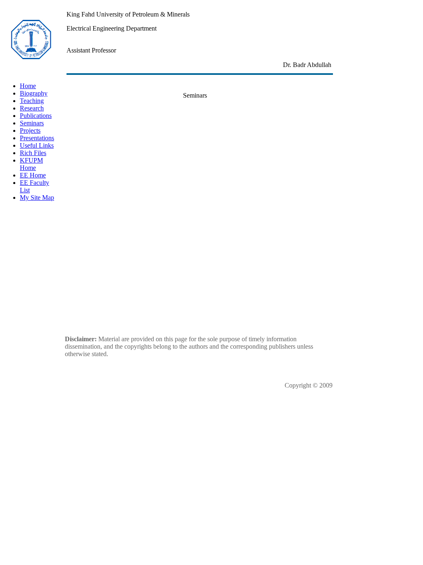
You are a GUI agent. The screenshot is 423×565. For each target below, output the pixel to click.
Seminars (32, 123)
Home (28, 85)
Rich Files (33, 152)
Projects (30, 130)
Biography (34, 93)
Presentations (37, 137)
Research (32, 108)
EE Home (33, 175)
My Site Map (37, 197)
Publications (36, 115)
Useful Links (37, 145)
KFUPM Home (31, 164)
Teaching (32, 100)
